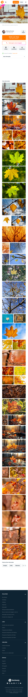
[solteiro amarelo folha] (9, 250)
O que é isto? (15, 53)
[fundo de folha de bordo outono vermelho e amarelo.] (13, 264)
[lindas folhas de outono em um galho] (13, 430)
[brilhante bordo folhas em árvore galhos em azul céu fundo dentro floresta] (10, 311)
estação (5, 677)
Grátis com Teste (14, 37)
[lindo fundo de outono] (5, 277)
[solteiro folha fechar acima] (13, 226)
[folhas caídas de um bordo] (13, 497)
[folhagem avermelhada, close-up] (6, 240)
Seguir (23, 32)
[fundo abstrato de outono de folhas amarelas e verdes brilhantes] (7, 406)
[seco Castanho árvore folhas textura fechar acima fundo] (13, 481)
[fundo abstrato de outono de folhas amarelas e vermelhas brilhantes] (7, 135)
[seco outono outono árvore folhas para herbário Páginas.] (8, 379)
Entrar (21, 2)
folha (11, 677)
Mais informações (6, 55)
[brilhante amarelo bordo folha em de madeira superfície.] (7, 370)
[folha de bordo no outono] (13, 90)
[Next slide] (22, 677)
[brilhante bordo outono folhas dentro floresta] (13, 325)
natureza (17, 677)
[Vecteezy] (2, 2)
